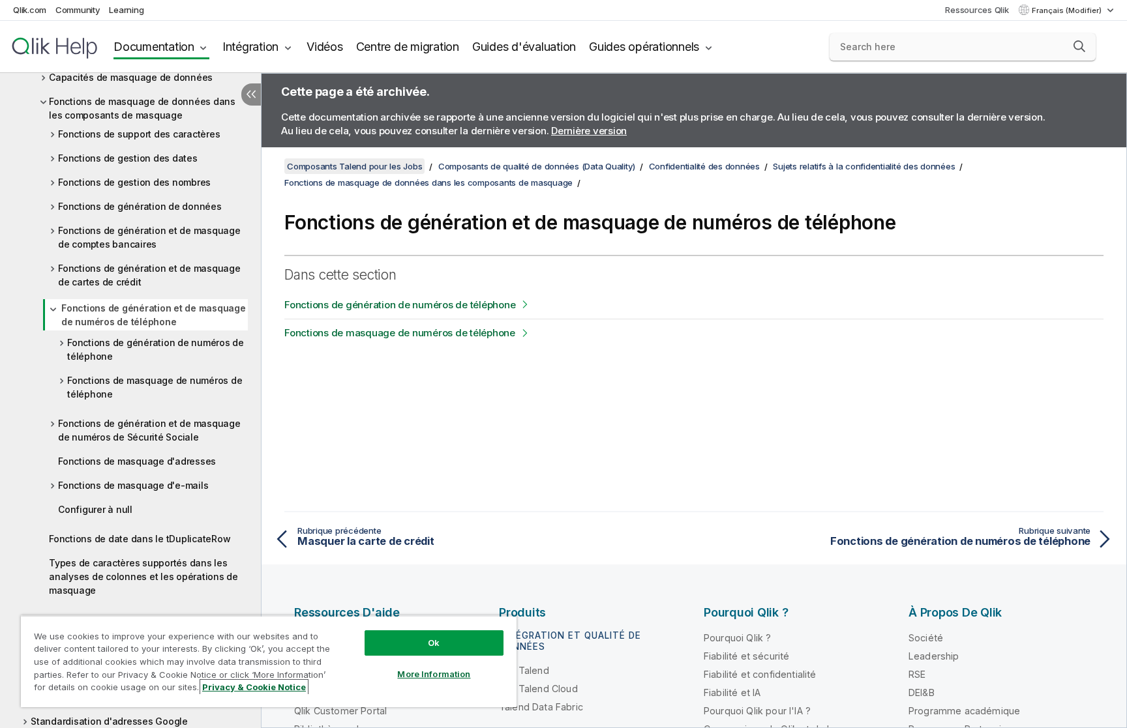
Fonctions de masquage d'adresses (137, 461)
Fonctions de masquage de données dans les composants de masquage (142, 108)
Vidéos (325, 46)
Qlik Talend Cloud (538, 688)
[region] (269, 661)
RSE (917, 674)
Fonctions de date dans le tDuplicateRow (139, 538)
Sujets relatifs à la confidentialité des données (864, 166)
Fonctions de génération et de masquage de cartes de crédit (149, 275)
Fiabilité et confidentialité (760, 674)
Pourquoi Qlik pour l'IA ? (757, 710)
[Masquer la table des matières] (251, 94)
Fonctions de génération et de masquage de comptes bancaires (149, 237)
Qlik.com (29, 10)
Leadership (934, 656)
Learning (126, 10)
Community (77, 10)
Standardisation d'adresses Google (109, 721)
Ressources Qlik (976, 10)
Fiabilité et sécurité (746, 656)
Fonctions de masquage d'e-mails (133, 485)
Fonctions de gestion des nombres (134, 182)
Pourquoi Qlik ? (737, 637)
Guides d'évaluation (524, 46)
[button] (1079, 46)
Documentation (153, 46)
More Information (433, 674)
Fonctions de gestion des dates (128, 158)
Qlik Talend (524, 670)
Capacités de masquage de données (131, 77)
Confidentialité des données (704, 166)
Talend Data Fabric (541, 706)
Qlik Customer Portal (340, 710)
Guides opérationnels (644, 46)
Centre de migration (407, 46)
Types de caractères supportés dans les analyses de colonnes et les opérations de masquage (143, 576)
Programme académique (964, 710)
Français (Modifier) (1068, 10)
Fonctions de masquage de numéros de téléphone (154, 387)
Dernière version (589, 130)
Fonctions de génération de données (140, 206)
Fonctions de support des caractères (139, 133)
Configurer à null (95, 509)
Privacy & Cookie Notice (254, 687)
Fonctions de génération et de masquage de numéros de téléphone (153, 314)
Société (926, 637)
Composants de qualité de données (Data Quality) (536, 166)
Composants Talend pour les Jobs (354, 166)
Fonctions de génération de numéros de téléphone (155, 349)
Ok (434, 642)
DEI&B (922, 692)
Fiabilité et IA (732, 692)
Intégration (250, 46)
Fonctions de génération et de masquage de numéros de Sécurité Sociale (149, 430)
